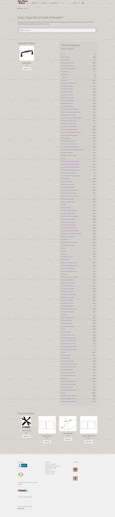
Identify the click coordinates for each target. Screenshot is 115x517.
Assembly (65, 71)
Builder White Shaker (68, 103)
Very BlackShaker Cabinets (69, 384)
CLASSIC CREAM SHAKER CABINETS (72, 132)
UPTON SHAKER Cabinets (69, 367)
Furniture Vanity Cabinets (69, 173)
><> (62, 3)
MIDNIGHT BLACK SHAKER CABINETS (72, 233)
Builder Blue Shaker (68, 89)
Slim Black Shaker (67, 320)
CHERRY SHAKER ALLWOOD (70, 126)
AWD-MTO (65, 74)
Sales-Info (43, 3)
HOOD (64, 204)
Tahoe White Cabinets (68, 326)
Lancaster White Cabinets (69, 225)
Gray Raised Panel (67, 181)
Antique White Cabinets (69, 66)
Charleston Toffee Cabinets (70, 123)
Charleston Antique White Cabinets (71, 112)
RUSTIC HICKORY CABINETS (70, 265)
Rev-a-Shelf (66, 259)
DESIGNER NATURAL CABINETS (71, 147)
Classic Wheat (66, 138)
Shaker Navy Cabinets (68, 303)
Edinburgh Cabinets (68, 152)
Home (20, 8)
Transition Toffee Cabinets (69, 341)
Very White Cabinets (68, 387)
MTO (66, 77)
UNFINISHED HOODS (68, 361)
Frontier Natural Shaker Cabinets (71, 167)
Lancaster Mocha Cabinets (69, 222)
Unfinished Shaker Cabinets (70, 364)
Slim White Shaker (67, 323)
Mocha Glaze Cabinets (68, 236)
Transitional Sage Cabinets (69, 346)
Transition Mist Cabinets (69, 335)
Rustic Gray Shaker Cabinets (70, 262)
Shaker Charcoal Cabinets (69, 283)
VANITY (65, 378)
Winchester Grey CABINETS (70, 401)
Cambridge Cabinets (68, 106)
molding (65, 239)
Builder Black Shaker (68, 86)
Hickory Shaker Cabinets (69, 202)
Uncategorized (66, 355)
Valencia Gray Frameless (69, 372)
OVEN (64, 248)
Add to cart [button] (26, 68)
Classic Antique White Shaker (70, 129)
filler (64, 158)
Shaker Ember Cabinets (69, 288)
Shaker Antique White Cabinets (70, 277)
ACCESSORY (66, 60)
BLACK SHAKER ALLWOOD (69, 83)
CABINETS (34, 3)
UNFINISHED (66, 358)
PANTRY (65, 254)
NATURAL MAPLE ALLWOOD (70, 242)
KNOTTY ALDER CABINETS (70, 210)
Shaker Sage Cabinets (68, 306)
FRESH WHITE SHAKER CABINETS (71, 164)
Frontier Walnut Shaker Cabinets (71, 170)
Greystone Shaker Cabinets (69, 193)
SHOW (64, 314)
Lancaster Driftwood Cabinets (70, 216)
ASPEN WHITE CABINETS (69, 68)
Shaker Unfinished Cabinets (70, 309)
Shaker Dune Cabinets (68, 286)
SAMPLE (65, 274)
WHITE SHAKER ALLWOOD (69, 396)
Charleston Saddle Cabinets (70, 120)
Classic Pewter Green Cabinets (70, 135)
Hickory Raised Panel (68, 199)
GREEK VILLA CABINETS (69, 187)
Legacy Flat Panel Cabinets (69, 228)
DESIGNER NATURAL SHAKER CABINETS (73, 149)
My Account (54, 3)
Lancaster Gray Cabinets (69, 219)
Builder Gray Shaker (68, 92)
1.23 (64, 54)
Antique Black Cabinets (69, 63)
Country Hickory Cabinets (69, 141)
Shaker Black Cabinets (68, 280)
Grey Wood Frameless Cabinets (71, 190)
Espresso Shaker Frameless (70, 155)
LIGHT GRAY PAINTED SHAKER (71, 231)
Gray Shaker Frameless (68, 184)
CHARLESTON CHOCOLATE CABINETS (72, 118)
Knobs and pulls (67, 207)
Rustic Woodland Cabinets (69, 271)
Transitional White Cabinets (70, 349)
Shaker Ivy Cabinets (68, 300)
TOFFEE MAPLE (67, 332)
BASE (64, 80)
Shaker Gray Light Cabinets (69, 294)
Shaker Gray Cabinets (68, 291)
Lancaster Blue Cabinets (69, 213)
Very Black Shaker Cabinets (69, 381)
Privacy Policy (21, 508)
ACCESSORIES (66, 57)
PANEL (64, 251)
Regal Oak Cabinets (68, 257)
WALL (64, 393)
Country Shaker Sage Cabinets (70, 144)
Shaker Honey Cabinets (69, 297)
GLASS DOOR (66, 178)
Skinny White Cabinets (68, 317)
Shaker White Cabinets (68, 312)
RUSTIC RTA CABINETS (69, 268)
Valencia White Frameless (69, 375)
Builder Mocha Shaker (68, 97)
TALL (64, 329)
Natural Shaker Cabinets (69, 245)
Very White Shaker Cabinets (70, 390)
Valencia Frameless (68, 369)
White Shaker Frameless (69, 398)
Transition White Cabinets (69, 343)
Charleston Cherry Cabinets (70, 115)
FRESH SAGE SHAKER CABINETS (71, 161)
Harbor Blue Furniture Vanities (72, 176)
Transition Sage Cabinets (69, 338)
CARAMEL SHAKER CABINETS (70, 109)
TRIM (64, 352)
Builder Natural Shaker (68, 100)
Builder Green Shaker (68, 94)
